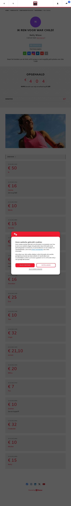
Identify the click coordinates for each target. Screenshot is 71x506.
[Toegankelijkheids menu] (69, 2)
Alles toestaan (25, 265)
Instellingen (46, 265)
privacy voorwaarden (37, 249)
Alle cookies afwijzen (35, 269)
